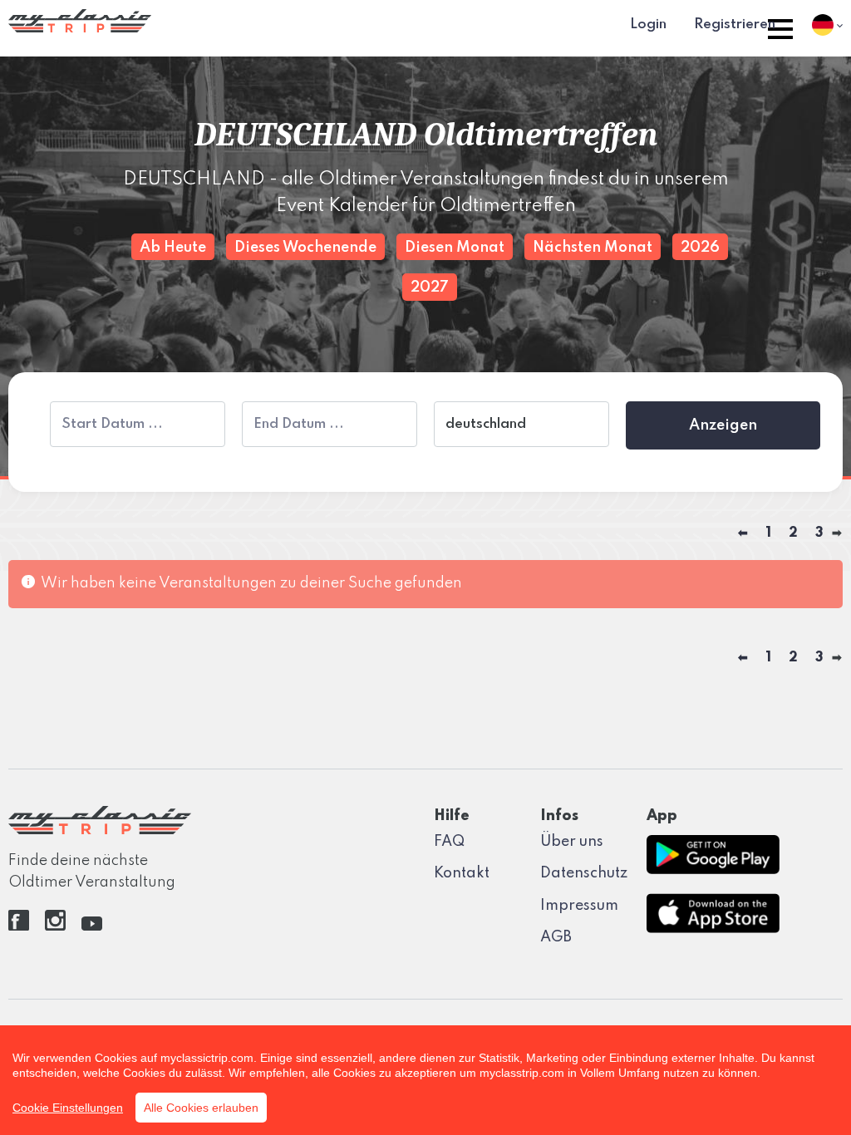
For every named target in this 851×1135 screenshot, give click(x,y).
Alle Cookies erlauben (201, 1107)
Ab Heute (173, 247)
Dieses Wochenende (305, 247)
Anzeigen (723, 425)
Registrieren (734, 24)
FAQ (449, 841)
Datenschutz (583, 873)
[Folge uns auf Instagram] (55, 926)
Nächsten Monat (592, 247)
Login (648, 24)
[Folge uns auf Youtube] (91, 926)
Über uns (571, 841)
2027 (430, 287)
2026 (700, 247)
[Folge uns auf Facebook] (18, 926)
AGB (556, 937)
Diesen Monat (454, 247)
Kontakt (461, 873)
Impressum (579, 905)
